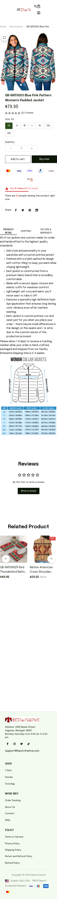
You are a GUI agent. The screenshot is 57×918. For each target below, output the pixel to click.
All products (16, 27)
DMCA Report (39, 881)
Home (3, 27)
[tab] (21, 85)
